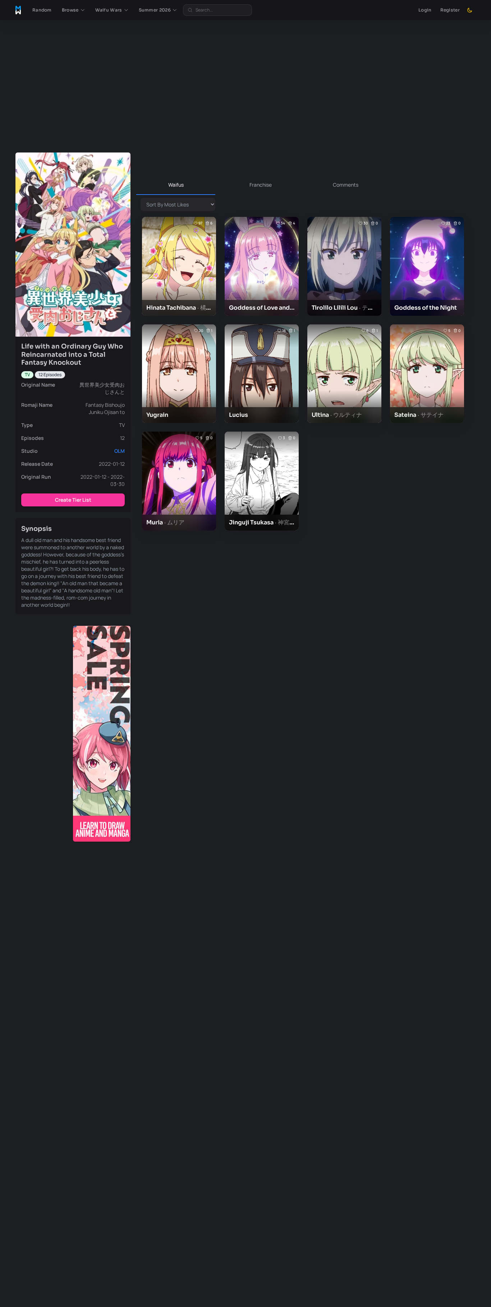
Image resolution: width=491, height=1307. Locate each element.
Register (450, 10)
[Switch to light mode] (470, 10)
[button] (74, 10)
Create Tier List (73, 499)
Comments (345, 184)
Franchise (260, 184)
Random (42, 10)
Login (425, 10)
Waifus (176, 184)
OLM (119, 450)
